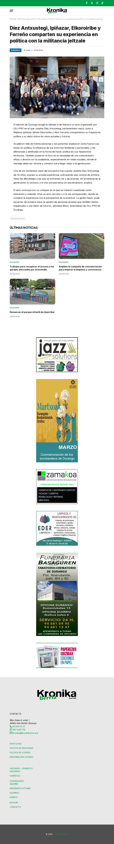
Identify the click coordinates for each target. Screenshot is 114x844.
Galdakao (14, 262)
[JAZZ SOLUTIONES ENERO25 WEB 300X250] (57, 371)
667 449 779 (18, 729)
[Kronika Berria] (57, 10)
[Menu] (11, 11)
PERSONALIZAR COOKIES (21, 757)
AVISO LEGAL (16, 743)
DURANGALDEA (17, 781)
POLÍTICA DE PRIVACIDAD (21, 748)
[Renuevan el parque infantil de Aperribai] (32, 291)
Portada (13, 19)
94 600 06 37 (18, 726)
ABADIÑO (14, 784)
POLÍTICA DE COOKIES (20, 752)
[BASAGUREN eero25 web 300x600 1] (57, 635)
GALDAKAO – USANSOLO (21, 768)
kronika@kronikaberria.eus (25, 733)
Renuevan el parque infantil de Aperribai (32, 312)
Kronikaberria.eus (60, 834)
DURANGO (14, 793)
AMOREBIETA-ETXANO (20, 788)
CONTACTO (15, 807)
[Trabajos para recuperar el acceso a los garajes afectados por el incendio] (32, 246)
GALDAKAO (15, 771)
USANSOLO (15, 776)
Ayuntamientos (17, 218)
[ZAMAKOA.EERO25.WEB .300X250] (57, 503)
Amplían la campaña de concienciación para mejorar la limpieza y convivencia (80, 268)
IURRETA (14, 797)
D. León (27, 50)
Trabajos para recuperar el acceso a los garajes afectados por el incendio (32, 268)
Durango (15, 50)
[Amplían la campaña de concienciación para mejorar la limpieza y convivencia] (81, 246)
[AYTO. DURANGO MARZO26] (57, 461)
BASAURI (14, 802)
